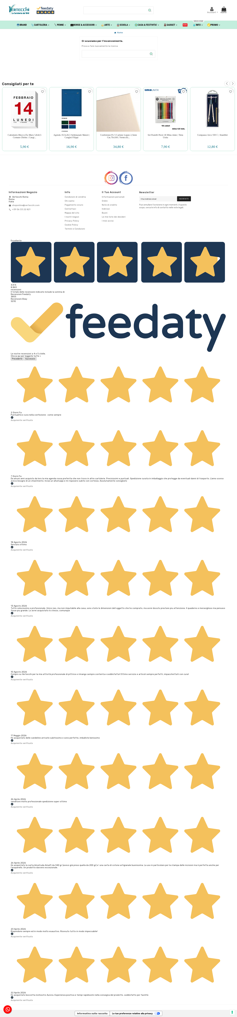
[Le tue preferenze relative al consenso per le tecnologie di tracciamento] (232, 1012)
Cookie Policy (71, 225)
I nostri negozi (72, 217)
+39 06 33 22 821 (21, 209)
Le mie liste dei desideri (114, 217)
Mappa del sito (72, 213)
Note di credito (109, 205)
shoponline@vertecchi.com (26, 205)
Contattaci (70, 209)
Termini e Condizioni (75, 229)
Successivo (30, 359)
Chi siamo (69, 201)
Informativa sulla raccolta (92, 1013)
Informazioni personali (113, 197)
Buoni (105, 213)
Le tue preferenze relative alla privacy (132, 1013)
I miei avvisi (108, 221)
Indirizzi (106, 209)
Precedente (17, 359)
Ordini (105, 201)
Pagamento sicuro (74, 205)
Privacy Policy (72, 221)
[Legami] (185, 25)
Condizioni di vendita (75, 197)
